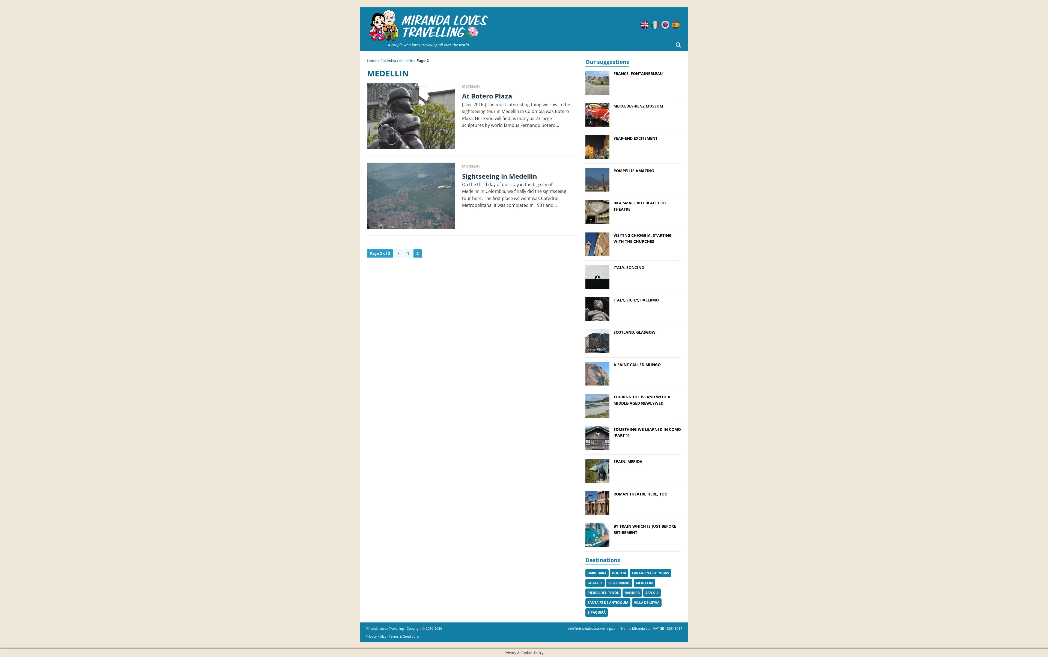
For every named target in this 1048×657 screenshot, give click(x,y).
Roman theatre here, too (641, 494)
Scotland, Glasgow (635, 332)
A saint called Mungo (637, 364)
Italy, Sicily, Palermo (636, 300)
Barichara (597, 573)
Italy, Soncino (629, 267)
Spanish (675, 24)
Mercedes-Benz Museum (638, 106)
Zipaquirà (597, 612)
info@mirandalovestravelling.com (592, 628)
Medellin (406, 60)
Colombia (388, 60)
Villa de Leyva (646, 602)
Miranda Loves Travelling (385, 628)
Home (372, 60)
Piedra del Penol (603, 592)
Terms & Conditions (404, 636)
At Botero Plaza (487, 95)
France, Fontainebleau (638, 73)
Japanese (665, 24)
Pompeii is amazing (634, 170)
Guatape (595, 583)
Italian (655, 24)
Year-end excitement (635, 138)
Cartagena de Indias (650, 573)
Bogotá (619, 573)
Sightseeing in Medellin (499, 176)
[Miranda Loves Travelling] (428, 26)
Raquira (632, 592)
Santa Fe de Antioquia (608, 602)
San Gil (652, 592)
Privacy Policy (376, 636)
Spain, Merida (628, 461)
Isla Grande (619, 583)
